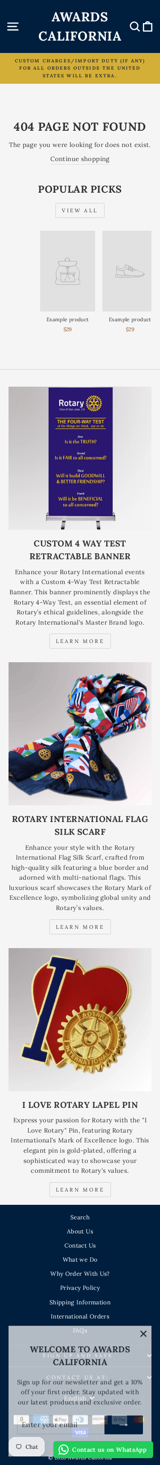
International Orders (80, 1316)
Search (80, 1217)
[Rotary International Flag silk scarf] (80, 733)
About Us (80, 1231)
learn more (80, 927)
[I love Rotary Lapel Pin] (80, 1019)
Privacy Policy (80, 1288)
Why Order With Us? (80, 1273)
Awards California (80, 26)
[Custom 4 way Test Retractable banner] (80, 458)
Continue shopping (79, 159)
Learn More (80, 641)
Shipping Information (80, 1302)
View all (80, 210)
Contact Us (80, 1245)
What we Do (80, 1259)
